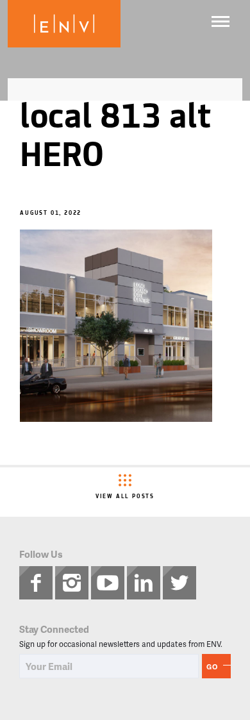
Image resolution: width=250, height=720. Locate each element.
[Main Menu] (220, 21)
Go (212, 666)
